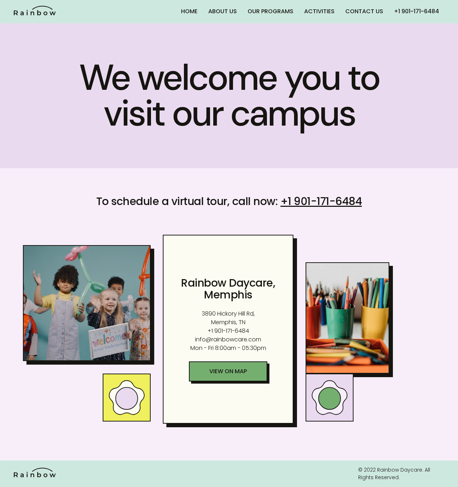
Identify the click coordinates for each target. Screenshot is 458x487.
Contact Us (364, 11)
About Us (222, 11)
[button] (228, 371)
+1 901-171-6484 (416, 11)
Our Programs (270, 11)
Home (189, 11)
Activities (319, 11)
